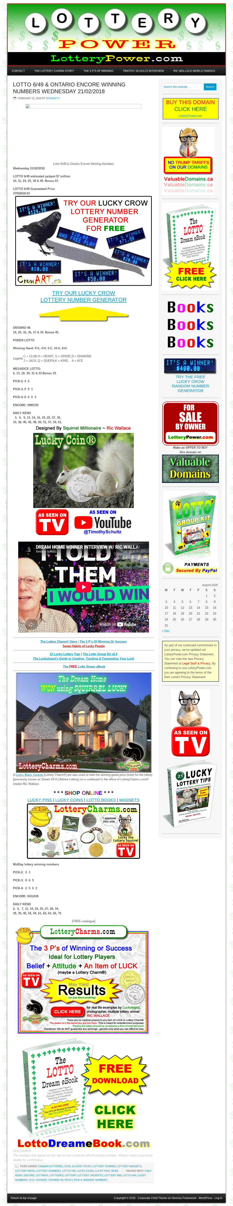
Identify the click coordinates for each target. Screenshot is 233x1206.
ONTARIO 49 (55, 1179)
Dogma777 (53, 98)
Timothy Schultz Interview (143, 71)
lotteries (56, 1175)
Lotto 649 (69, 1170)
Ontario (41, 1179)
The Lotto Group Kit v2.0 (100, 654)
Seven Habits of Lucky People (84, 646)
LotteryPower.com (190, 116)
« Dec (166, 631)
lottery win (113, 1175)
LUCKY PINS (40, 800)
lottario (42, 1175)
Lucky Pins (102, 1170)
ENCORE (29, 1175)
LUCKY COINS (69, 800)
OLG (31, 1179)
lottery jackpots (90, 1175)
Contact (18, 71)
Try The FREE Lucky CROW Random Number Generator (190, 384)
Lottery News (25, 1170)
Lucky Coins (85, 1170)
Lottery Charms (104, 1166)
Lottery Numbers (48, 1170)
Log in (218, 1198)
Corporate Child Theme (152, 1198)
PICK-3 (69, 1179)
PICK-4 (78, 1179)
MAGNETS (129, 800)
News (114, 1170)
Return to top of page (24, 1198)
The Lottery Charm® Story (58, 641)
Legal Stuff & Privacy (196, 663)
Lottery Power (116, 34)
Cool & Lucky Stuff (77, 1166)
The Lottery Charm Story (54, 71)
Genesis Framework (184, 1198)
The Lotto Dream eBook (84, 666)
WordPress (205, 1198)
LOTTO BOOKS (101, 800)
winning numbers (95, 1179)
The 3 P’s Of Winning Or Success (103, 641)
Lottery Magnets (129, 1166)
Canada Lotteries (50, 1166)
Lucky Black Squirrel (30, 774)
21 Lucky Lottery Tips (65, 654)
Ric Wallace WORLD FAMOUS (194, 71)
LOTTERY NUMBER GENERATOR (84, 300)
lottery (70, 1175)
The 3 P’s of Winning (98, 71)
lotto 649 (129, 1175)
